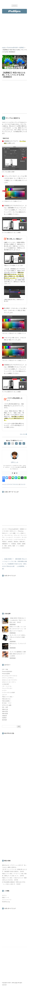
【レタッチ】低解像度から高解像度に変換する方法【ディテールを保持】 (18, 654)
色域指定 (13, 543)
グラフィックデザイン (8, 677)
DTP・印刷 (5, 669)
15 (24, 484)
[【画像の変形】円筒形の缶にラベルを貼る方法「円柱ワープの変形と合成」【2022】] (5, 623)
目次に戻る (22, 434)
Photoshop (20, 531)
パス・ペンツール (6, 686)
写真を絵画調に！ (6, 701)
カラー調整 (12, 533)
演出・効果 (5, 707)
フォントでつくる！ (7, 688)
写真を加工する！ (6, 698)
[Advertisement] (14, 31)
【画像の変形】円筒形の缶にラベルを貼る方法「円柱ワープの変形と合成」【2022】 (18, 620)
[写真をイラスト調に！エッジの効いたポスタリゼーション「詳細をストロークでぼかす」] (5, 632)
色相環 (19, 543)
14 (23, 484)
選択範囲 (4, 719)
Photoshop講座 (6, 673)
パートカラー (17, 537)
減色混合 (16, 541)
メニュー (15, 5)
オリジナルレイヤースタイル (9, 675)
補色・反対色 (7, 545)
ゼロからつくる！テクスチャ (9, 680)
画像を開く (22, 541)
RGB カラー (5, 533)
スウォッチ (16, 535)
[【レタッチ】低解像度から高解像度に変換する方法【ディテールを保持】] (5, 657)
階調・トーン (16, 545)
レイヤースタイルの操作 (8, 692)
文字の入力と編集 (6, 705)
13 (21, 484)
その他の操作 (5, 684)
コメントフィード (6, 899)
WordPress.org (6, 901)
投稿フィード (5, 897)
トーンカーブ (9, 537)
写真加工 (4, 541)
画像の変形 (5, 711)
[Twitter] (14, 473)
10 (16, 484)
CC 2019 (6, 531)
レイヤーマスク (8, 539)
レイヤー (4, 690)
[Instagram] (16, 473)
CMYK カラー (13, 531)
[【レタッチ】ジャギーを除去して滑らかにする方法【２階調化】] (5, 640)
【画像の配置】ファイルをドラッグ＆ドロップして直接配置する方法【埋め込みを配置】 (8, 563)
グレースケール (8, 535)
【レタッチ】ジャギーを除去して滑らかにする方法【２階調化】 (18, 637)
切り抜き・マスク (6, 703)
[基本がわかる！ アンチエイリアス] (5, 649)
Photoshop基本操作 (14, 529)
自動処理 (4, 715)
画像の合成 (5, 709)
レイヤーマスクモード (19, 539)
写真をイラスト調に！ (8, 696)
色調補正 (22, 529)
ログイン (4, 895)
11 (17, 484)
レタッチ (4, 694)
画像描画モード (6, 543)
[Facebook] (12, 473)
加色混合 (10, 541)
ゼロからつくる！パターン (9, 682)
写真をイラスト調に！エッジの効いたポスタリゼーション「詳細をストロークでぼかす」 (18, 628)
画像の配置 (5, 713)
